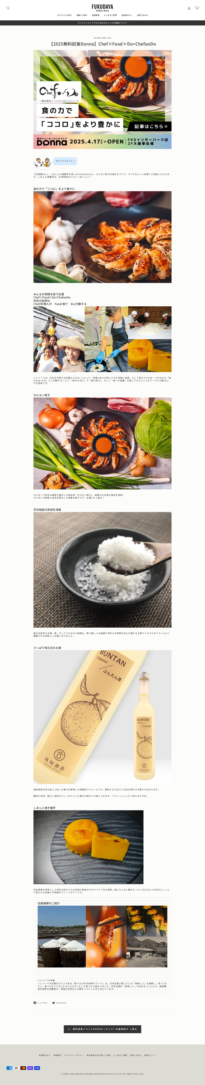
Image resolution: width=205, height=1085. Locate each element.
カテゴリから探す (64, 15)
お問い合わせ (142, 15)
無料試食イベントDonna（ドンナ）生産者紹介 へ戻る (104, 1029)
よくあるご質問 (110, 15)
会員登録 (95, 15)
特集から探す (81, 15)
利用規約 (57, 1055)
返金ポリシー (150, 1055)
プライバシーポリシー (74, 1055)
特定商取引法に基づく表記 (99, 1055)
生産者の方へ (126, 15)
